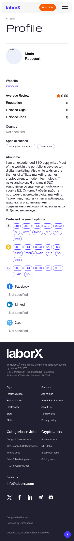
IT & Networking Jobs (18, 465)
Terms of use (48, 413)
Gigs (9, 387)
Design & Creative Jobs (19, 439)
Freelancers (13, 407)
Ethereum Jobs (49, 439)
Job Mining (47, 393)
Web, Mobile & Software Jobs (22, 446)
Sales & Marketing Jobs (19, 459)
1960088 (45, 375)
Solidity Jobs (48, 459)
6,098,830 (49, 371)
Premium (46, 387)
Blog (9, 413)
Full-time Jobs (14, 400)
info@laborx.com (20, 483)
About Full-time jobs (52, 400)
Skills (9, 420)
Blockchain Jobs (50, 452)
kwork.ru (12, 86)
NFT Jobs (46, 446)
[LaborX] (13, 7)
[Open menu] (65, 8)
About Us (46, 407)
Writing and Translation (21, 146)
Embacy (24, 517)
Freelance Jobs (14, 393)
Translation (46, 146)
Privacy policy (48, 420)
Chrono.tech (26, 523)
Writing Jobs (13, 452)
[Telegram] (40, 497)
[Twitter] (9, 497)
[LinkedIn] (30, 497)
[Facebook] (19, 497)
